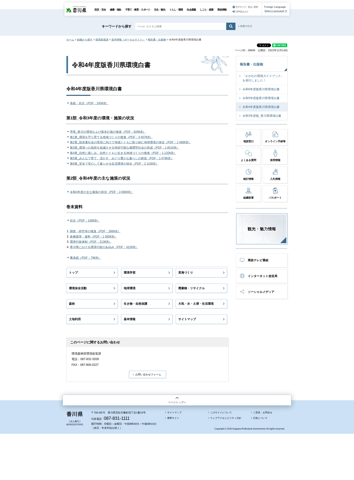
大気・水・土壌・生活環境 (196, 303)
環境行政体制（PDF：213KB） (91, 241)
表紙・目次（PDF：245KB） (89, 103)
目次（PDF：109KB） (85, 220)
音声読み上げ (242, 11)
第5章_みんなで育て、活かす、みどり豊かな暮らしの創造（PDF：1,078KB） (121, 158)
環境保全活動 (78, 288)
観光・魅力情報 (262, 229)
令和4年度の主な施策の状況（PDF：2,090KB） (101, 192)
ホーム (70, 39)
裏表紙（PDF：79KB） (85, 257)
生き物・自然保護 (135, 303)
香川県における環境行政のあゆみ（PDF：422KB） (104, 247)
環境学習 (130, 272)
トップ (73, 272)
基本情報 (130, 319)
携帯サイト (173, 418)
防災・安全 (100, 9)
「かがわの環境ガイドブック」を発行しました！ (263, 78)
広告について (260, 418)
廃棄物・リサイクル (191, 288)
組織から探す (85, 39)
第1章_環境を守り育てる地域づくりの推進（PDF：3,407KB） (111, 137)
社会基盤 (191, 9)
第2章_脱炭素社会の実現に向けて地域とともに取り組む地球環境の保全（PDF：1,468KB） (130, 142)
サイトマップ (187, 319)
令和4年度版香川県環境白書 (261, 106)
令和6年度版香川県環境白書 (261, 89)
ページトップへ (177, 402)
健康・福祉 (115, 9)
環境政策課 (102, 39)
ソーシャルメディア (261, 291)
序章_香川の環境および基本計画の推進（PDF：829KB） (108, 131)
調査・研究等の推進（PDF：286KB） (95, 231)
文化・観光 (159, 9)
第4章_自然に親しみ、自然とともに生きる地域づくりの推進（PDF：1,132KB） (123, 153)
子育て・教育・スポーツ (137, 9)
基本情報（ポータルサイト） (128, 39)
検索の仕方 (246, 26)
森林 (72, 303)
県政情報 (221, 9)
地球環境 (130, 288)
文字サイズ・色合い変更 (247, 7)
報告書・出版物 (157, 39)
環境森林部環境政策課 (86, 353)
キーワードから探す (117, 26)
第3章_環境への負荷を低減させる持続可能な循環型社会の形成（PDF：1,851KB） (124, 147)
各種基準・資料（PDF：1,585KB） (93, 236)
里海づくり (185, 272)
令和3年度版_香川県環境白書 (261, 115)
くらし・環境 (176, 9)
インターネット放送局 (262, 276)
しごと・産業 (206, 9)
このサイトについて (221, 412)
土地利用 (75, 319)
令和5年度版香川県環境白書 (261, 98)
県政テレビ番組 (258, 260)
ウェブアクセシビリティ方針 (225, 418)
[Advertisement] (177, 446)
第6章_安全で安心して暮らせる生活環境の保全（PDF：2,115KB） (114, 163)
